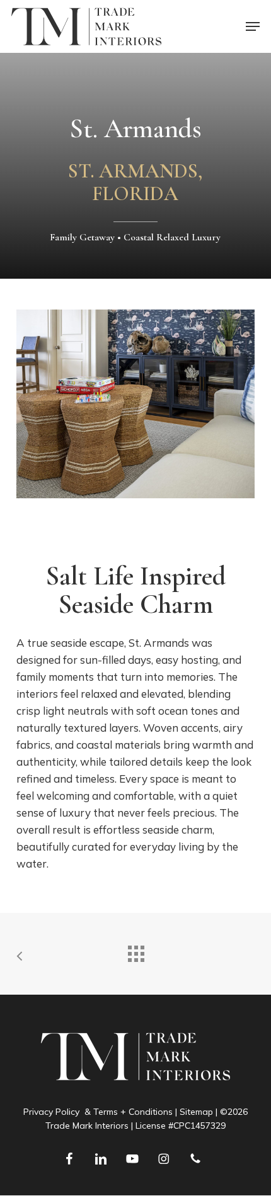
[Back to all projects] (135, 950)
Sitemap (196, 1111)
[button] (253, 26)
